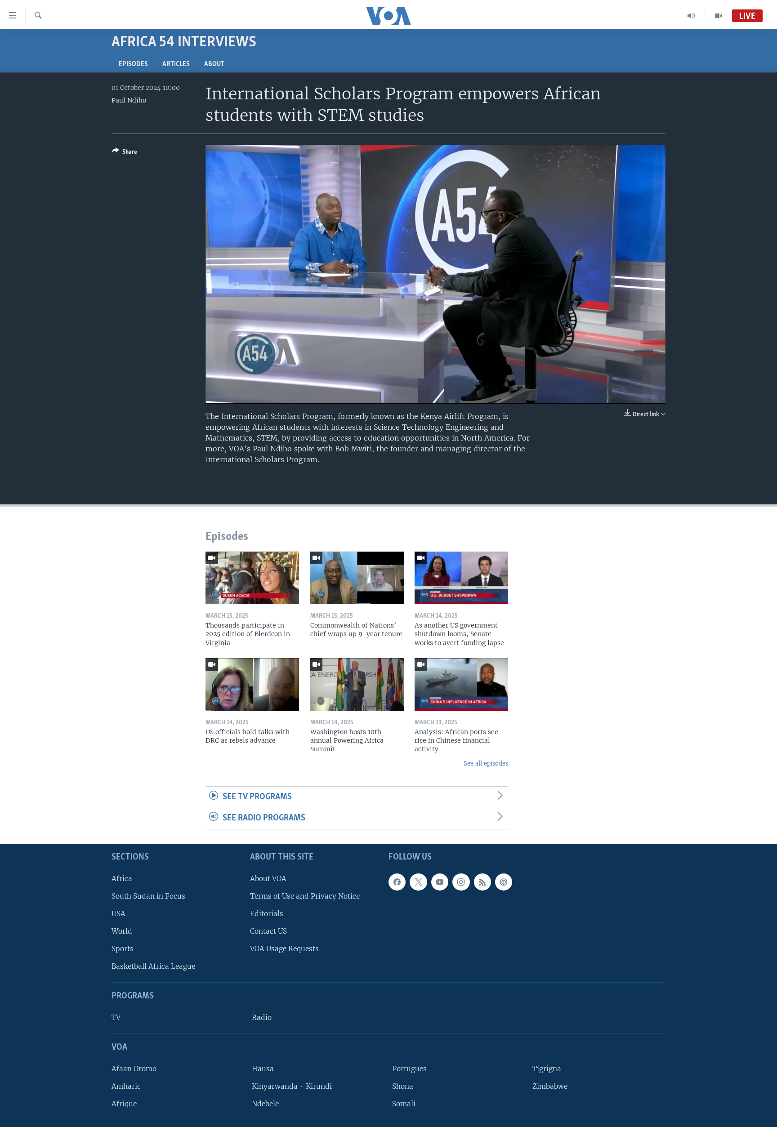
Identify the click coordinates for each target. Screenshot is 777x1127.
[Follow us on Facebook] (397, 881)
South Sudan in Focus (148, 896)
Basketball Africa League (153, 966)
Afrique (124, 1104)
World (122, 931)
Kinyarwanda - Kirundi (292, 1086)
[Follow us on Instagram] (460, 881)
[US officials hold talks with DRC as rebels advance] (252, 684)
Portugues (409, 1069)
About (214, 64)
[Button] (124, 153)
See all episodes (486, 763)
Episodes (133, 64)
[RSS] (482, 881)
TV (116, 1017)
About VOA (268, 878)
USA (118, 913)
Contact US (268, 931)
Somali (403, 1104)
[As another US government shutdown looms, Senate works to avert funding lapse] (461, 578)
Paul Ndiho (129, 100)
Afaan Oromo (134, 1069)
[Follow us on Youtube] (439, 881)
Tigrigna (546, 1069)
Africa (122, 878)
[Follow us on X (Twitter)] (418, 881)
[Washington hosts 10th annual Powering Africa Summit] (357, 684)
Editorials (266, 913)
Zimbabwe (549, 1086)
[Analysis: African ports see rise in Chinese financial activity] (461, 684)
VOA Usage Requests (284, 948)
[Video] (718, 15)
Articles (176, 64)
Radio (262, 1017)
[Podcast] (503, 881)
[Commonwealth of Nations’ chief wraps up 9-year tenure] (357, 578)
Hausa (263, 1069)
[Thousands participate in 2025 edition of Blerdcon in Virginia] (252, 578)
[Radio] (691, 15)
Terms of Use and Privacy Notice (305, 896)
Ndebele (265, 1104)
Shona (402, 1086)
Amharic (126, 1086)
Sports (123, 948)
